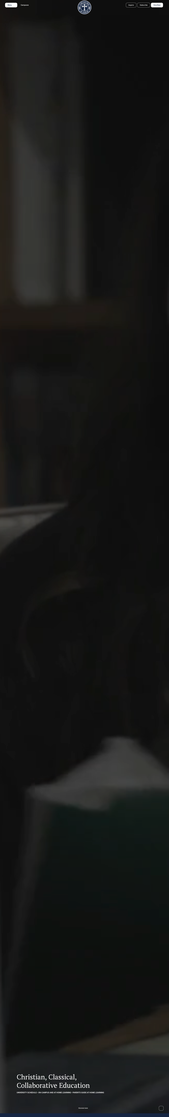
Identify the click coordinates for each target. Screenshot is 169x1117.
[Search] (122, 5)
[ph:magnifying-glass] (122, 5)
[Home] (84, 7)
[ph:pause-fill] (161, 1108)
